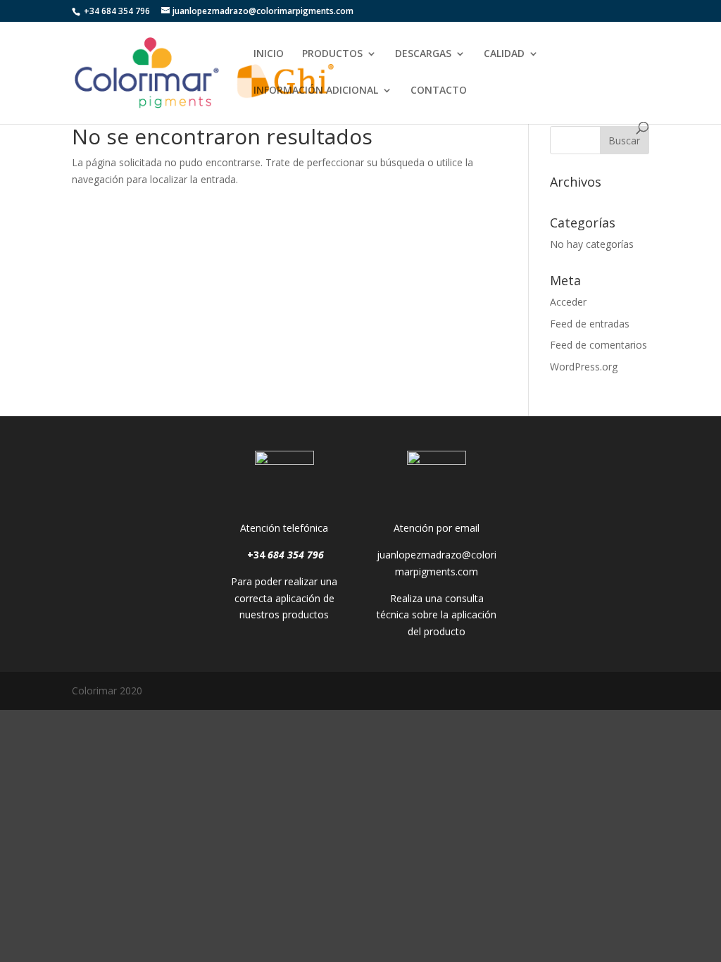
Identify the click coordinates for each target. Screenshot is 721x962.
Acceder (568, 301)
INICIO (268, 54)
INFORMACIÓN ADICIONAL (315, 90)
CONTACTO (438, 90)
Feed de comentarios (598, 344)
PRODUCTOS (332, 54)
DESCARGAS (423, 54)
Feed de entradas (589, 323)
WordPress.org (583, 366)
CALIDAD (504, 54)
